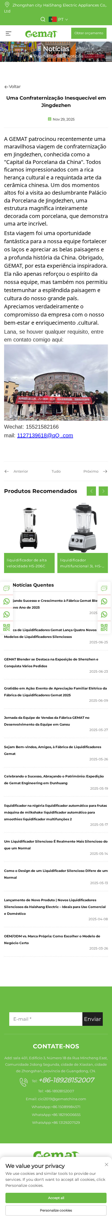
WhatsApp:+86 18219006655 (56, 1114)
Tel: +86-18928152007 (56, 1091)
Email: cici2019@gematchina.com (56, 1099)
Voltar (15, 86)
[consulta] (104, 588)
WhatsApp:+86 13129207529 (56, 1122)
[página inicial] (41, 33)
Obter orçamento (88, 33)
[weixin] (104, 627)
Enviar (92, 1019)
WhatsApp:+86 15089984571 (56, 1107)
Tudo (56, 471)
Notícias (75, 56)
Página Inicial (47, 56)
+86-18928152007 (66, 1080)
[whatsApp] (104, 601)
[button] (91, 491)
